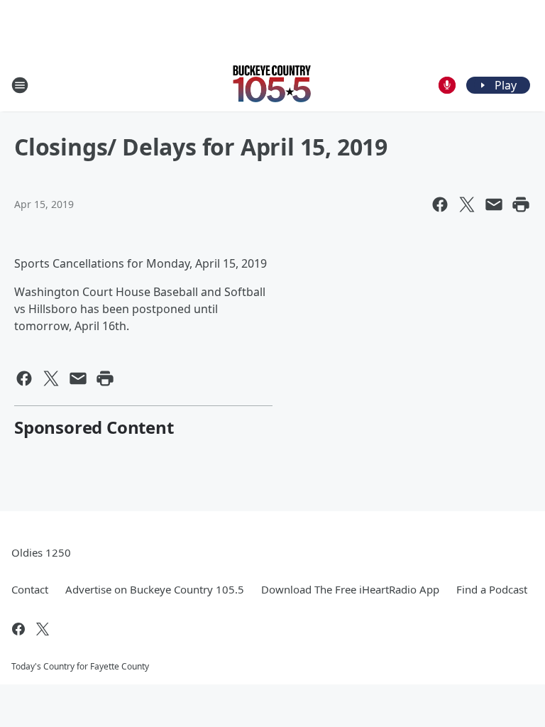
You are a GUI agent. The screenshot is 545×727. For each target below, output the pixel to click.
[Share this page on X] (467, 204)
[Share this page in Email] (494, 204)
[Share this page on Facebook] (440, 204)
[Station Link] (272, 85)
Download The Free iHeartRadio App (350, 589)
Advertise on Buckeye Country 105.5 (154, 589)
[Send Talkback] (447, 85)
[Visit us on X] (42, 629)
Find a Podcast (491, 589)
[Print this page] (521, 204)
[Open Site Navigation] (19, 85)
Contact (29, 589)
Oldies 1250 (41, 552)
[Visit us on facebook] (18, 629)
